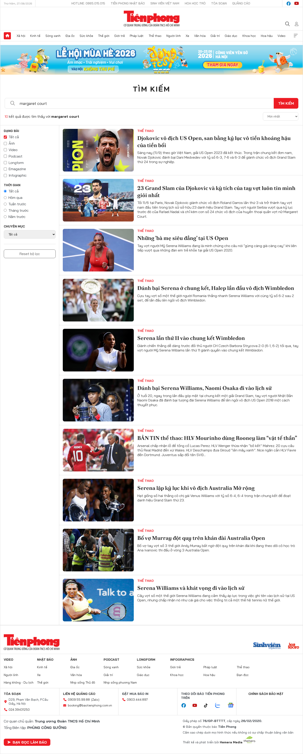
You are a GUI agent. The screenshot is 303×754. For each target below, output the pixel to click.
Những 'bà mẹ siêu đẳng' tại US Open (183, 238)
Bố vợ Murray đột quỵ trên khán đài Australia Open (201, 538)
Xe (187, 36)
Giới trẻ (119, 36)
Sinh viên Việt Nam (164, 3)
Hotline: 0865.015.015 (88, 3)
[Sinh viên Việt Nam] (267, 646)
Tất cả (14, 137)
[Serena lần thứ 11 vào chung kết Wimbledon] (98, 350)
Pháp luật (137, 36)
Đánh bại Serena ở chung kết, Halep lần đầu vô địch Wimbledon (215, 288)
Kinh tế (35, 36)
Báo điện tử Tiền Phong (151, 19)
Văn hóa (200, 36)
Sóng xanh (53, 36)
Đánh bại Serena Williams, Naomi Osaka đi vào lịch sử (204, 388)
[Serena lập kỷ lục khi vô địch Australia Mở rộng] (98, 500)
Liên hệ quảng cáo (79, 694)
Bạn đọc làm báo (30, 742)
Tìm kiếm (151, 88)
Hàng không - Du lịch (18, 682)
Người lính (173, 36)
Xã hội (21, 36)
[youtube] (296, 3)
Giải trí (215, 36)
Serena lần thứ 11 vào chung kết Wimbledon (191, 338)
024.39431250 (19, 710)
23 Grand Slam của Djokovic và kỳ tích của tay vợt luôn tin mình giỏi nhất (216, 191)
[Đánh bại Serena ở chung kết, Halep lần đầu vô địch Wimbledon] (98, 300)
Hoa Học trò (195, 3)
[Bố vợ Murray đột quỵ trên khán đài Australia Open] (98, 550)
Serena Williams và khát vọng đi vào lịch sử (190, 587)
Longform (16, 162)
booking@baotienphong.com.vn (90, 705)
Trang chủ (7, 35)
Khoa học (249, 36)
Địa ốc (70, 36)
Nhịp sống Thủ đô (82, 682)
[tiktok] (208, 705)
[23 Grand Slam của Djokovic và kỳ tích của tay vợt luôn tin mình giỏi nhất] (98, 200)
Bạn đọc (243, 675)
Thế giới (103, 36)
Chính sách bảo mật (265, 694)
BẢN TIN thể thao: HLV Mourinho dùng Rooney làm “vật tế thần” (217, 438)
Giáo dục (231, 36)
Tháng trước (18, 210)
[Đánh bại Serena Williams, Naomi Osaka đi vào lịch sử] (98, 400)
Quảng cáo (241, 3)
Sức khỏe (86, 36)
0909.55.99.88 (79, 700)
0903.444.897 (137, 700)
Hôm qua (15, 197)
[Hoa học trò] (293, 646)
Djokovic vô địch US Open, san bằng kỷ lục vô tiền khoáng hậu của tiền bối (214, 141)
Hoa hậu (267, 36)
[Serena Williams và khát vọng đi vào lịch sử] (98, 600)
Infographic (18, 175)
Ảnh (12, 143)
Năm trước (17, 216)
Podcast (15, 156)
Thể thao (155, 36)
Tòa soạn (219, 3)
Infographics (182, 660)
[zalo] (220, 706)
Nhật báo (45, 660)
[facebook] (288, 3)
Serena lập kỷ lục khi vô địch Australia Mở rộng (196, 488)
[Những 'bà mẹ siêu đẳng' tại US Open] (98, 250)
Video (281, 36)
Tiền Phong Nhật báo (128, 3)
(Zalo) (95, 700)
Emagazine (17, 169)
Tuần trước (17, 204)
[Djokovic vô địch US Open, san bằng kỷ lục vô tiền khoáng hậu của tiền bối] (98, 150)
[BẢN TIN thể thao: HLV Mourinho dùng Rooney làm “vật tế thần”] (98, 450)
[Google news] (233, 706)
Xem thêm (295, 35)
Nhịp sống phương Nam (120, 682)
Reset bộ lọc (30, 253)
